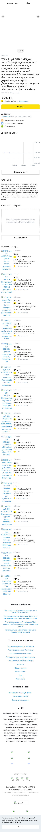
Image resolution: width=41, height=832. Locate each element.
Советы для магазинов (20, 700)
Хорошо (20, 827)
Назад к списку (3, 16)
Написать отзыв (20, 238)
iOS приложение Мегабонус (20, 653)
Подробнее (23, 101)
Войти (27, 3)
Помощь (20, 664)
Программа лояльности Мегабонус (20, 646)
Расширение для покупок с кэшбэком (20, 657)
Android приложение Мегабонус (20, 650)
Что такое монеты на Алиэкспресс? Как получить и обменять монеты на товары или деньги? (20, 624)
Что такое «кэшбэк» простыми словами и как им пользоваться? (21, 612)
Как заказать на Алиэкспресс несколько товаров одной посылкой (20, 631)
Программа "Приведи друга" (20, 693)
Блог (20, 675)
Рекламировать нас (20, 696)
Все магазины (20, 672)
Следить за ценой (20, 172)
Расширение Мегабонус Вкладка (20, 661)
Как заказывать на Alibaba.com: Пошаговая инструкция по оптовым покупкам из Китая (20, 617)
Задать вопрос (20, 668)
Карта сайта (20, 679)
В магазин (20, 107)
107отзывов (5, 116)
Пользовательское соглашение (16, 793)
